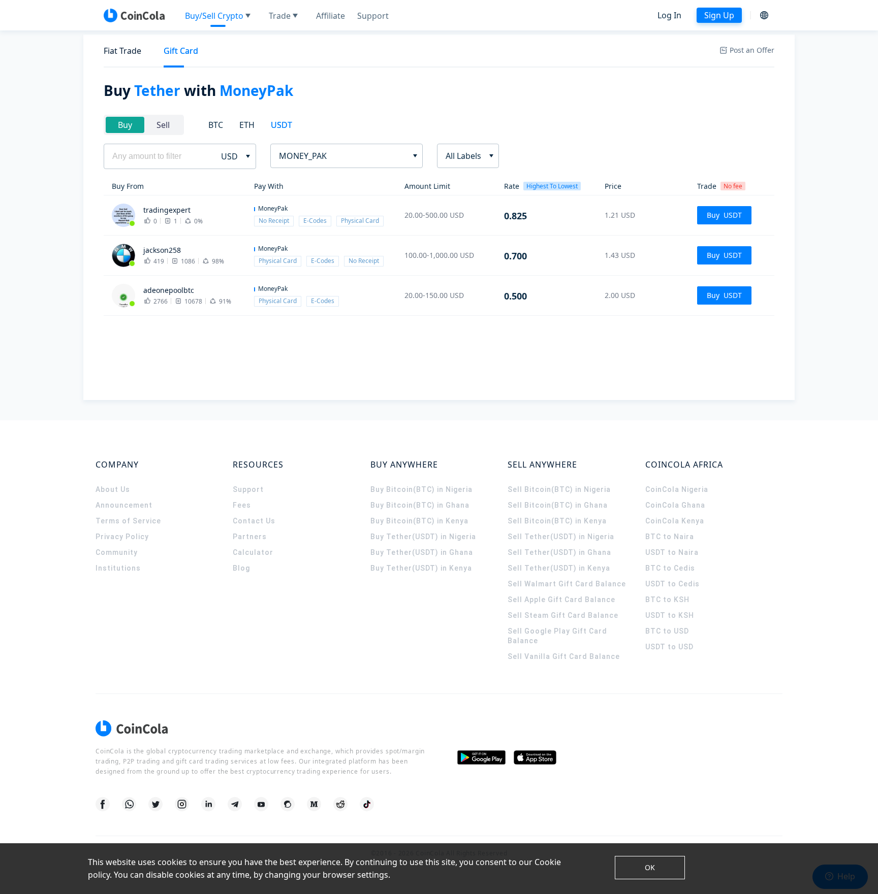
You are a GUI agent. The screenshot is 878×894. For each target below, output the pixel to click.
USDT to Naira (672, 552)
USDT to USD (669, 647)
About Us (113, 489)
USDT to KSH (669, 615)
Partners (250, 537)
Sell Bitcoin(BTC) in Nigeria (559, 489)
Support (248, 489)
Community (117, 552)
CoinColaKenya (674, 521)
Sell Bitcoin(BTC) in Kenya (557, 521)
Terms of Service (128, 521)
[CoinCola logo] (134, 15)
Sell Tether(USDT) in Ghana (559, 552)
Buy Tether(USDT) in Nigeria (423, 537)
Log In (669, 15)
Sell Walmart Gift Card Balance (567, 584)
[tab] (122, 51)
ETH (247, 124)
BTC (215, 124)
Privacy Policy (122, 537)
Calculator (253, 552)
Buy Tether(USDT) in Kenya (421, 568)
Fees (242, 505)
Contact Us (254, 521)
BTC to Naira (669, 537)
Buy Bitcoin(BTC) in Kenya (419, 521)
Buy (125, 124)
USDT (281, 124)
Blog (241, 568)
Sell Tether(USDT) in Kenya (559, 568)
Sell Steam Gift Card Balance (563, 615)
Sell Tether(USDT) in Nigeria (561, 537)
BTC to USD (667, 631)
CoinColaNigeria (676, 489)
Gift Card (181, 50)
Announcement (124, 505)
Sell (163, 124)
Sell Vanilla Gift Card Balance (564, 656)
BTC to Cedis (670, 568)
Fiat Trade (122, 50)
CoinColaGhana (675, 505)
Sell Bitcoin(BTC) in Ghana (558, 505)
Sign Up (719, 15)
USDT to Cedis (672, 584)
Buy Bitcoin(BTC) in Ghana (419, 505)
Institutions (118, 568)
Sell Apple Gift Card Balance (561, 599)
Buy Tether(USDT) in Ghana (421, 552)
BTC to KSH (667, 599)
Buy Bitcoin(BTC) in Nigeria (421, 489)
